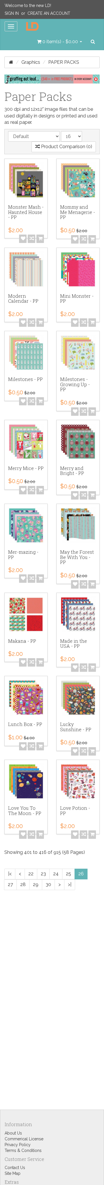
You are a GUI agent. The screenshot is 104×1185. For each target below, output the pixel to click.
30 (48, 884)
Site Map (13, 1173)
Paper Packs (63, 62)
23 (43, 873)
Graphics (30, 62)
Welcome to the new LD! (28, 5)
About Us (13, 1133)
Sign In (12, 13)
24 (56, 873)
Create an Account (48, 13)
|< (10, 873)
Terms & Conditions (23, 1150)
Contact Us (15, 1167)
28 (23, 884)
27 (10, 884)
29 (35, 884)
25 (68, 873)
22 (31, 873)
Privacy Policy (18, 1144)
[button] (59, 42)
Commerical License (24, 1139)
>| (69, 884)
